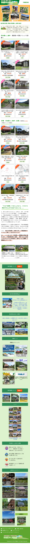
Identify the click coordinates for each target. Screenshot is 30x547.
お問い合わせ (19, 528)
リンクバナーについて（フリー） (10, 532)
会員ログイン (5, 530)
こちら (26, 120)
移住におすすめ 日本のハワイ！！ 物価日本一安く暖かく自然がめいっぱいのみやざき (16, 449)
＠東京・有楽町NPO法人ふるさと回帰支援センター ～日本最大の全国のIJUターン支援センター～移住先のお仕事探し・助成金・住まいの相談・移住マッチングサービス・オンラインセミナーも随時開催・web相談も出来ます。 (20, 304)
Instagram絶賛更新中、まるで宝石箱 (15, 439)
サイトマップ (15, 530)
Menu (26, 2)
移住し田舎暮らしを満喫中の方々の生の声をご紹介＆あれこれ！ (15, 319)
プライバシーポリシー (7, 528)
